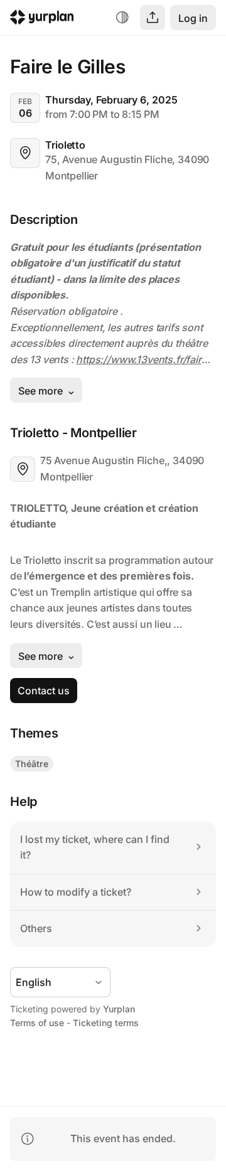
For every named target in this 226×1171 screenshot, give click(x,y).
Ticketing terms (106, 1022)
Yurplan (119, 1009)
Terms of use (37, 1022)
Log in (193, 18)
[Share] (152, 17)
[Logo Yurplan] (42, 19)
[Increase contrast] (122, 17)
